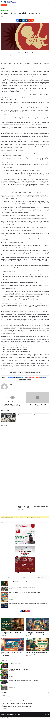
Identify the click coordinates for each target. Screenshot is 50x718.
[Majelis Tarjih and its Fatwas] (8, 418)
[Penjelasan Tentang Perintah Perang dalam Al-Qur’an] (4, 671)
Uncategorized (7, 7)
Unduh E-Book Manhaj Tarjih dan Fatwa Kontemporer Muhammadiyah (21, 5)
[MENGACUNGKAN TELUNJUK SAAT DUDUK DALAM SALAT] (25, 459)
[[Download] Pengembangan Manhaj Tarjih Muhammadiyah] (4, 589)
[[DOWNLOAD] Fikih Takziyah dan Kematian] (4, 583)
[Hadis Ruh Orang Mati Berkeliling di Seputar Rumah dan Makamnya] (4, 676)
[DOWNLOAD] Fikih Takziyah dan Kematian (18, 581)
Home (3, 7)
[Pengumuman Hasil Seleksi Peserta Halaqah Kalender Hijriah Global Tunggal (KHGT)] (4, 605)
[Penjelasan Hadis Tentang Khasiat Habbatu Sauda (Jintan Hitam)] (4, 682)
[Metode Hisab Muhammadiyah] (41, 459)
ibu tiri (21, 372)
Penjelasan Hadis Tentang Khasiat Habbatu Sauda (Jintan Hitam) (23, 680)
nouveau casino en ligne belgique (6, 717)
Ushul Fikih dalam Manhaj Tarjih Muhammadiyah (20, 598)
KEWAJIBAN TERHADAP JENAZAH (16, 686)
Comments (40, 577)
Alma (4, 16)
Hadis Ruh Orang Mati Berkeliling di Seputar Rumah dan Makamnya (24, 675)
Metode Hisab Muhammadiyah (41, 506)
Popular (24, 577)
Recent (8, 577)
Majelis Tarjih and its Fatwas (7, 423)
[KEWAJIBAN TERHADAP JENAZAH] (4, 687)
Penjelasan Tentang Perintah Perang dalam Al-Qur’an (21, 669)
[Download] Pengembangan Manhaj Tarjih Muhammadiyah (22, 587)
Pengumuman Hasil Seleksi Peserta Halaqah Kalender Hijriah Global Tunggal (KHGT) (28, 603)
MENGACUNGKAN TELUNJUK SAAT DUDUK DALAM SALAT (24, 507)
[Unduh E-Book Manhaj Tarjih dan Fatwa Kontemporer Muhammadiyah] (4, 594)
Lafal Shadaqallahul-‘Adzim (15, 663)
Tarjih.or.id (19, 714)
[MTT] (10, 2)
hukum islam (13, 372)
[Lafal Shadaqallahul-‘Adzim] (4, 665)
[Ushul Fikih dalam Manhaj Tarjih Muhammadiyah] (4, 599)
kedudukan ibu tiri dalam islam (33, 372)
